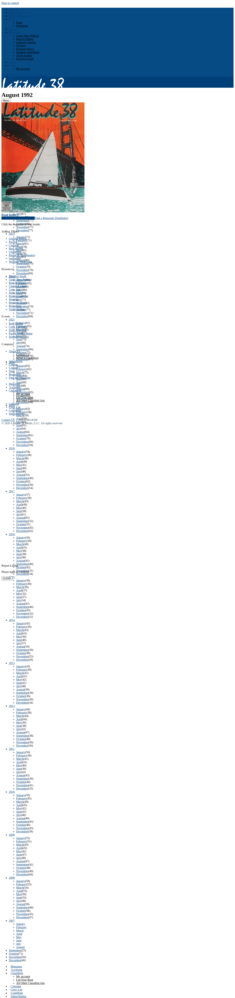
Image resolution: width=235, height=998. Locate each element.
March (20, 930)
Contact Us (22, 354)
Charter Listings (18, 286)
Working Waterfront (27, 52)
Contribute (17, 993)
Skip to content (10, 3)
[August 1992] (117, 157)
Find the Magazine (19, 15)
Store (12, 19)
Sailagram (14, 258)
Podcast (13, 9)
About (12, 62)
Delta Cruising (17, 292)
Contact (13, 367)
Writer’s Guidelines (27, 357)
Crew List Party (18, 326)
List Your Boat (24, 979)
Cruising (14, 245)
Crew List (16, 989)
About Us (14, 351)
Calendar (16, 986)
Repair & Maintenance (22, 255)
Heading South (25, 58)
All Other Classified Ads (30, 983)
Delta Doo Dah (18, 330)
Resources (15, 32)
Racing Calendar (18, 296)
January (20, 924)
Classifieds (17, 973)
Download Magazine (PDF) (18, 218)
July (18, 943)
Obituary (14, 29)
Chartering (15, 251)
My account (23, 68)
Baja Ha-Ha (16, 248)
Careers (13, 364)
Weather (21, 45)
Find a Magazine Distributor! (51, 218)
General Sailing (18, 238)
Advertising (15, 12)
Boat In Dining (25, 39)
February (21, 927)
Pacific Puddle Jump (20, 333)
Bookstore (22, 25)
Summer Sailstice (19, 336)
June (18, 940)
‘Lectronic (17, 969)
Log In (13, 65)
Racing (13, 241)
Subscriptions (18, 996)
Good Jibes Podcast (27, 35)
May (18, 937)
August (20, 947)
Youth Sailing (24, 55)
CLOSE (7, 578)
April (19, 933)
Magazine (16, 966)
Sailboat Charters (26, 42)
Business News (25, 48)
